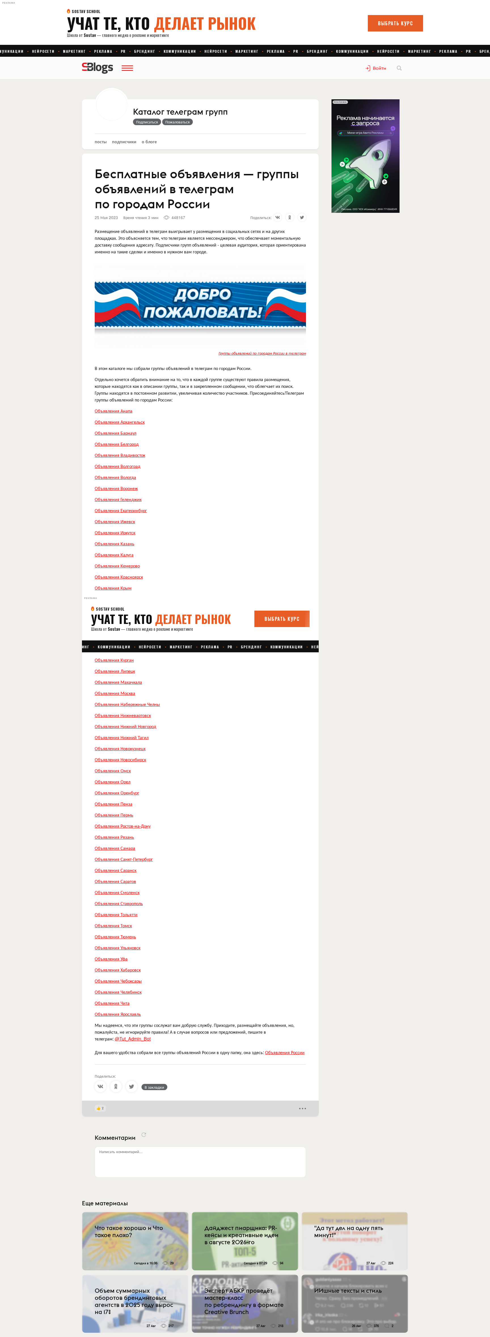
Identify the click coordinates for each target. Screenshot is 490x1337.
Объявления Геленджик (118, 499)
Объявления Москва (115, 693)
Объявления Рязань (114, 837)
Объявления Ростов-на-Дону (123, 826)
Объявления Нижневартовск (123, 715)
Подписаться (147, 122)
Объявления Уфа (111, 958)
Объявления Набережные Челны (127, 704)
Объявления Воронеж (116, 488)
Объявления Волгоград (117, 466)
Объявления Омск (113, 770)
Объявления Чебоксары (118, 980)
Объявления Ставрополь (119, 903)
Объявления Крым (113, 588)
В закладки (154, 1087)
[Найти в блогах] (399, 68)
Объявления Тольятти (116, 914)
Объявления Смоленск (117, 892)
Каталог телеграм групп (180, 112)
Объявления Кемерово (117, 565)
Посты (101, 141)
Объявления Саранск (115, 870)
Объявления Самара (115, 848)
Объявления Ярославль (118, 1014)
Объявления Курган (114, 660)
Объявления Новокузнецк (120, 748)
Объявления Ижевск (115, 521)
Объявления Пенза (113, 803)
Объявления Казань (114, 543)
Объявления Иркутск (115, 532)
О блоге (149, 141)
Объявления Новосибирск (120, 759)
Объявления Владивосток (120, 455)
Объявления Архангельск (120, 422)
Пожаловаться (177, 122)
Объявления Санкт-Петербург (124, 859)
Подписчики (124, 141)
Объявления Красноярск (119, 576)
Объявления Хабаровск (118, 969)
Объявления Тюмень (115, 936)
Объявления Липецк (115, 671)
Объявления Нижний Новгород (125, 726)
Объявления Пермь (114, 815)
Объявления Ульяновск (117, 947)
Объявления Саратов (115, 881)
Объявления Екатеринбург (121, 510)
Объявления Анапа (113, 410)
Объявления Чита (112, 1003)
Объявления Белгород (117, 444)
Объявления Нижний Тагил (122, 737)
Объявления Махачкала (118, 682)
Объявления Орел (112, 781)
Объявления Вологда (115, 477)
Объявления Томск (113, 925)
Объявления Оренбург (117, 792)
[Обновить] (143, 1134)
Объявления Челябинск (118, 992)
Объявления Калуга (114, 554)
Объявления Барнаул (115, 433)
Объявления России (285, 1052)
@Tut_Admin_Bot (133, 1038)
